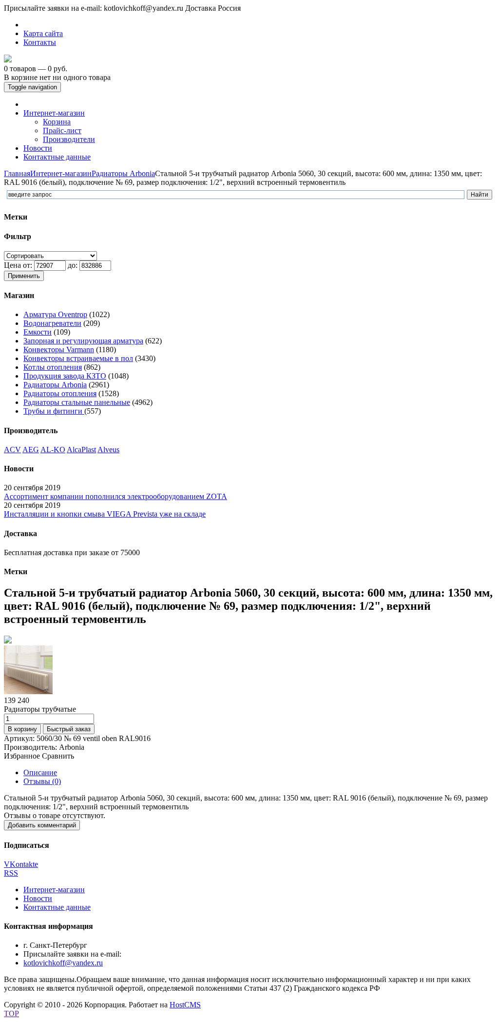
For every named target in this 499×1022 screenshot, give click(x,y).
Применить (24, 276)
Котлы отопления (52, 367)
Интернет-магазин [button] (54, 113)
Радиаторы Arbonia (123, 173)
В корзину (22, 729)
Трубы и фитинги (53, 411)
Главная (17, 173)
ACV (12, 449)
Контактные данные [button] (57, 157)
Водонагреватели (52, 323)
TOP (11, 1013)
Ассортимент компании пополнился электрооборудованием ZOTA (115, 496)
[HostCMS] (8, 60)
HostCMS (185, 1005)
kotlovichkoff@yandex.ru (63, 963)
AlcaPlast (81, 449)
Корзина (57, 122)
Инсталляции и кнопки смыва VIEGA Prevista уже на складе (105, 514)
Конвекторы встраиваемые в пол (78, 358)
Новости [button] (37, 148)
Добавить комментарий (42, 825)
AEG (30, 449)
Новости (37, 898)
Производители (69, 139)
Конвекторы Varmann (58, 349)
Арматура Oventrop (55, 314)
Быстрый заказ (69, 729)
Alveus (108, 449)
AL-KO (52, 449)
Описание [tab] (40, 772)
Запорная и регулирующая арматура (83, 341)
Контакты (39, 42)
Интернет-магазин (61, 173)
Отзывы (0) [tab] (42, 781)
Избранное (22, 756)
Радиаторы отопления (59, 393)
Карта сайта (43, 33)
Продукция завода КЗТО (64, 376)
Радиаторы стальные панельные (76, 402)
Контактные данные (57, 907)
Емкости (37, 332)
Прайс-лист (62, 130)
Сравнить (58, 756)
